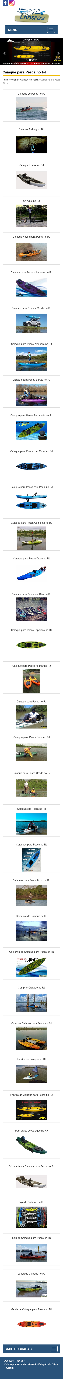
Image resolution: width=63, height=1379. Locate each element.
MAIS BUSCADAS (18, 1349)
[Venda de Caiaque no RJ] (31, 1288)
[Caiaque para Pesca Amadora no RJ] (31, 358)
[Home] (31, 15)
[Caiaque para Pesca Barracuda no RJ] (31, 430)
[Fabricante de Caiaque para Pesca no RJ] (31, 1181)
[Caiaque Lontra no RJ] (31, 180)
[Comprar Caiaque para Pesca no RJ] (31, 1038)
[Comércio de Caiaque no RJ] (31, 930)
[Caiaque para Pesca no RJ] (31, 716)
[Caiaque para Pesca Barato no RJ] (31, 394)
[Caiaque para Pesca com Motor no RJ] (31, 466)
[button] (4, 51)
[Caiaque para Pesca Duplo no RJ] (31, 573)
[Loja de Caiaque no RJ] (31, 1217)
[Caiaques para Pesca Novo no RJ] (31, 895)
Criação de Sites (48, 1364)
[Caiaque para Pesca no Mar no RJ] (31, 680)
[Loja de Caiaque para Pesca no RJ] (31, 1252)
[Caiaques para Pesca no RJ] (31, 859)
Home (5, 79)
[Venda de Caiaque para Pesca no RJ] (31, 1324)
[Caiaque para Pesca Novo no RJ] (31, 752)
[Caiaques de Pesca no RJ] (31, 823)
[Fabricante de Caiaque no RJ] (31, 1145)
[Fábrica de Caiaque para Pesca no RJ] (31, 1109)
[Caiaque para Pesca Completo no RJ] (31, 537)
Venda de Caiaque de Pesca (24, 79)
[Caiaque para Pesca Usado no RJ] (31, 787)
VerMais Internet (26, 1364)
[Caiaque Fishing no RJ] (31, 144)
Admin (10, 1367)
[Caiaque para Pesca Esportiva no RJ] (31, 644)
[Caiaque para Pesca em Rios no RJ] (31, 609)
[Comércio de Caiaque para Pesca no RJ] (31, 966)
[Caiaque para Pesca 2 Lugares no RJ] (31, 287)
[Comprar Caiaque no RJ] (31, 1002)
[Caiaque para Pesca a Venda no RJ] (31, 323)
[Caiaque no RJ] (31, 215)
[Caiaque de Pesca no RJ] (31, 108)
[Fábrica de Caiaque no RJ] (31, 1074)
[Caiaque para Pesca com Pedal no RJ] (31, 501)
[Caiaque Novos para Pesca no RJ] (31, 251)
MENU (12, 29)
